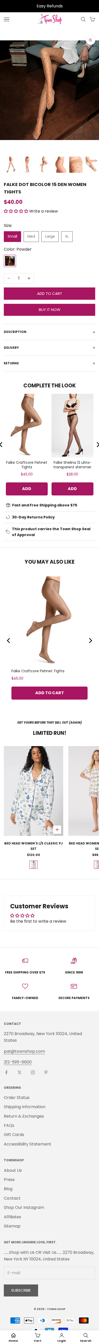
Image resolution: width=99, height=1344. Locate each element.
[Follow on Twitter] (19, 1072)
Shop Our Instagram (24, 1207)
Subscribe (21, 1290)
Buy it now (49, 309)
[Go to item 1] (11, 164)
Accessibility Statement (27, 1144)
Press (9, 1180)
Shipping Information (24, 1107)
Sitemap (12, 1226)
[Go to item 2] (27, 164)
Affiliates (12, 1217)
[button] (16, 211)
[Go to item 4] (60, 164)
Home (13, 1341)
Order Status (16, 1097)
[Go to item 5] (76, 164)
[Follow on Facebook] (6, 1072)
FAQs (9, 1125)
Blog (8, 1189)
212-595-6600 (18, 1062)
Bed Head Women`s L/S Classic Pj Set (33, 846)
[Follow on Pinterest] (45, 1072)
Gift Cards (14, 1135)
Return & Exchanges (24, 1116)
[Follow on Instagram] (32, 1072)
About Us (13, 1170)
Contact (12, 1198)
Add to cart (49, 293)
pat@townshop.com (24, 1051)
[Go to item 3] (43, 164)
